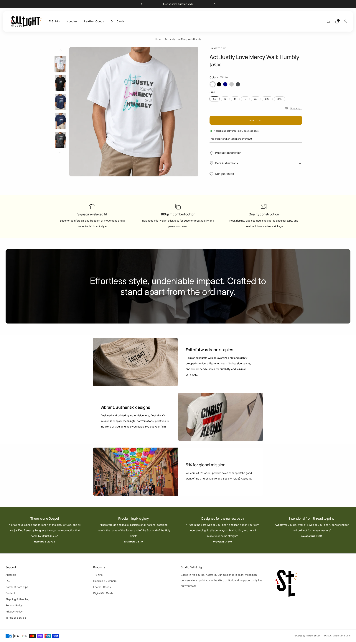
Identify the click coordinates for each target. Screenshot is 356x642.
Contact (10, 593)
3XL (279, 98)
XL (255, 98)
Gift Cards (118, 21)
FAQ (8, 580)
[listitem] (178, 4)
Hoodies (72, 21)
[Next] (214, 3)
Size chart (296, 108)
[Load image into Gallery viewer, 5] (60, 140)
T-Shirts (54, 21)
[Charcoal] (238, 84)
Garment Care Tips (17, 587)
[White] (213, 84)
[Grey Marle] (232, 84)
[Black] (219, 84)
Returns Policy (14, 605)
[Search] (328, 21)
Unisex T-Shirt (218, 48)
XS (214, 98)
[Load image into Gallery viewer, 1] (60, 64)
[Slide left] (60, 51)
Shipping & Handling (17, 599)
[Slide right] (60, 152)
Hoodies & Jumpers (104, 580)
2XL (267, 98)
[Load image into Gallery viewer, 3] (60, 102)
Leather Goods (94, 21)
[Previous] (141, 3)
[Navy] (225, 84)
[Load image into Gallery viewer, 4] (60, 121)
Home (158, 39)
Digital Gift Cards (103, 593)
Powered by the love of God (307, 635)
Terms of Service (16, 617)
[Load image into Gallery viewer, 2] (60, 83)
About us (11, 574)
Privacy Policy (14, 611)
